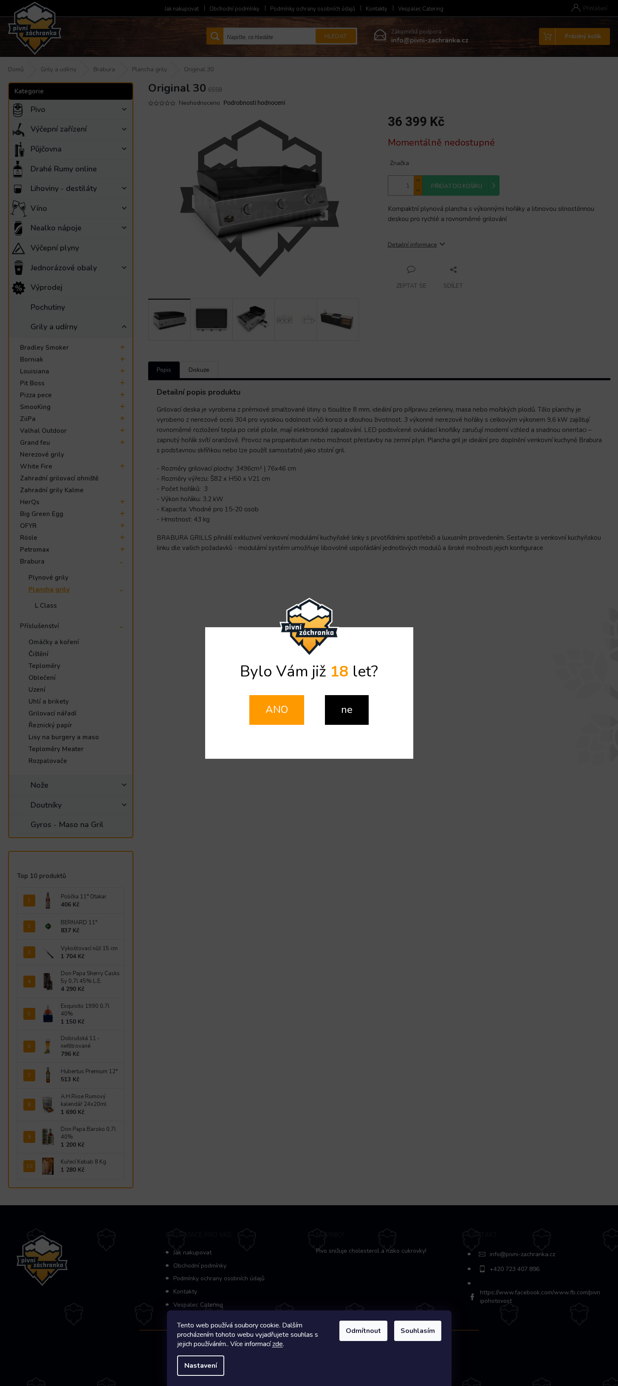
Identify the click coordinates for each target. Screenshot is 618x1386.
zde (277, 1344)
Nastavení (200, 1365)
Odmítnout (363, 1330)
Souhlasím (418, 1330)
